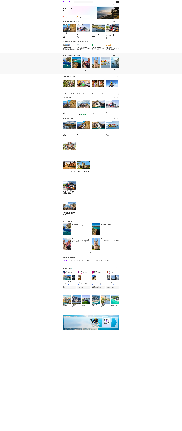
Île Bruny (64, 69)
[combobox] (83, 2)
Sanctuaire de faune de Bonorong (86, 70)
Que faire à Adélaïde (84, 305)
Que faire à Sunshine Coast (114, 305)
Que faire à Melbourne (65, 305)
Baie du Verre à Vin (75, 69)
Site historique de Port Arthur (96, 70)
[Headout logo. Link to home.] (66, 1)
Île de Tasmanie (104, 69)
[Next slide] (118, 93)
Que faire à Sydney (74, 305)
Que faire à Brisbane (103, 305)
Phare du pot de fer (114, 69)
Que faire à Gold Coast (94, 305)
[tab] (66, 260)
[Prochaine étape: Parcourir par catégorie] (118, 260)
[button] (66, 4)
